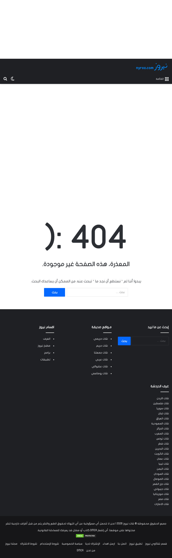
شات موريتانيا (161, 494)
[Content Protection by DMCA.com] (86, 537)
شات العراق (162, 418)
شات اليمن (163, 468)
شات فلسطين (161, 403)
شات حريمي (101, 338)
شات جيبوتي (161, 489)
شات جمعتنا (101, 352)
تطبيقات (45, 359)
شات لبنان (163, 413)
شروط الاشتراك (28, 543)
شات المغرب (162, 433)
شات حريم (102, 345)
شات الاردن (163, 398)
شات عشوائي (100, 366)
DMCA (80, 550)
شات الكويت (161, 453)
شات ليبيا (164, 463)
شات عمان (163, 458)
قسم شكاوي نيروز (156, 543)
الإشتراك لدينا (92, 543)
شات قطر (163, 443)
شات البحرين (162, 448)
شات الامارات (161, 504)
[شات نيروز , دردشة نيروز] (152, 67)
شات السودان (161, 473)
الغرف (46, 338)
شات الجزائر (163, 428)
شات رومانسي (99, 373)
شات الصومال (161, 478)
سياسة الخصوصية (72, 543)
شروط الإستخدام (49, 543)
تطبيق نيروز (135, 543)
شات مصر (163, 499)
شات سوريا (162, 408)
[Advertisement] (86, 29)
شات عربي (101, 359)
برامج (47, 352)
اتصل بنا (122, 543)
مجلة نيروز (11, 543)
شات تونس (162, 438)
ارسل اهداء (109, 543)
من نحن (90, 550)
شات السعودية (160, 423)
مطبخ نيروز (44, 345)
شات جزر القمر (161, 483)
